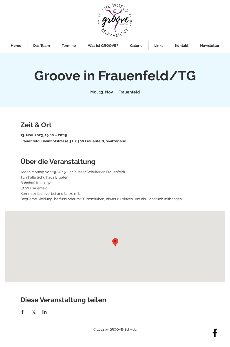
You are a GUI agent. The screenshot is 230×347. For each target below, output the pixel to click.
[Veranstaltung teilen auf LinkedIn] (44, 312)
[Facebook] (215, 333)
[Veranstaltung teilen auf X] (33, 312)
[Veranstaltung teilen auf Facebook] (22, 312)
